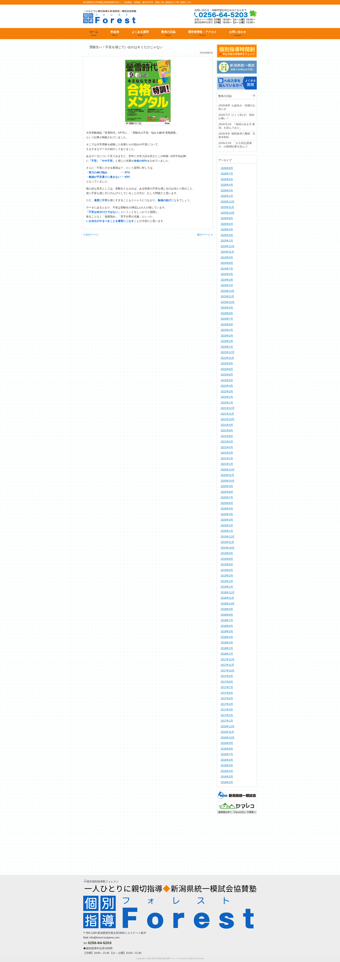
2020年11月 (227, 475)
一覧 (253, 95)
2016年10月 (227, 737)
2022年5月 (227, 380)
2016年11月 (227, 731)
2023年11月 (227, 296)
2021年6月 (227, 436)
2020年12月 (227, 469)
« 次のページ (91, 234)
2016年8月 (227, 748)
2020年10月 (227, 480)
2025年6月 (227, 223)
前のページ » (204, 234)
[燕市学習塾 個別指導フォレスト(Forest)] (109, 22)
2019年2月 (227, 581)
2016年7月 (227, 754)
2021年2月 (227, 458)
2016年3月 (227, 776)
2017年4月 (227, 704)
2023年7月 (227, 318)
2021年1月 (227, 463)
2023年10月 (227, 302)
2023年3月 (227, 335)
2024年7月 (227, 268)
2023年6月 (227, 324)
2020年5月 (227, 508)
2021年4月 (227, 447)
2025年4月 (227, 229)
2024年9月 (227, 257)
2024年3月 (227, 279)
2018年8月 (227, 614)
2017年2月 (227, 715)
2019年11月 (227, 542)
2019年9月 (227, 553)
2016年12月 (227, 726)
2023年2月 (227, 341)
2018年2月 (227, 648)
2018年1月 (227, 653)
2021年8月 (227, 430)
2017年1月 (227, 720)
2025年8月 (227, 218)
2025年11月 (227, 207)
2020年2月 (227, 525)
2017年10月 (227, 670)
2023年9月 (227, 307)
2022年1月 (227, 402)
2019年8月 (227, 558)
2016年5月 (227, 765)
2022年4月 (227, 385)
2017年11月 (227, 664)
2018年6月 (227, 625)
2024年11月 (227, 251)
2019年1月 (227, 586)
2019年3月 (227, 575)
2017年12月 (227, 659)
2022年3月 (227, 391)
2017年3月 (227, 709)
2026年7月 (227, 173)
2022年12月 (227, 352)
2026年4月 (227, 184)
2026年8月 (227, 168)
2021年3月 (227, 452)
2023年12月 (227, 290)
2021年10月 (227, 419)
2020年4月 (227, 514)
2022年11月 (227, 357)
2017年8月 (227, 681)
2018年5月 (227, 631)
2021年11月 (227, 413)
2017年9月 (227, 676)
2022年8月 (227, 369)
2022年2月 (227, 396)
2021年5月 (227, 441)
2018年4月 (227, 637)
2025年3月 (227, 235)
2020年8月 (227, 491)
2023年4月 (227, 329)
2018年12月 (227, 592)
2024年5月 (227, 274)
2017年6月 (227, 692)
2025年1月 (227, 240)
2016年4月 (227, 771)
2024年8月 (227, 262)
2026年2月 (227, 190)
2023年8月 (227, 313)
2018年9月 (227, 609)
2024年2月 (227, 285)
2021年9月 (227, 424)
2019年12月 (227, 536)
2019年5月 (227, 570)
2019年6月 (227, 564)
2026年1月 (227, 195)
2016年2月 (227, 782)
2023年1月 (227, 346)
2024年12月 (227, 246)
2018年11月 (227, 597)
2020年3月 (227, 519)
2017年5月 (227, 698)
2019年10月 (227, 547)
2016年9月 (227, 743)
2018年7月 (227, 620)
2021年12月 (227, 408)
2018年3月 (227, 642)
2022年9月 (227, 363)
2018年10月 (227, 603)
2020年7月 (227, 497)
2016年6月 (227, 759)
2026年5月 (227, 179)
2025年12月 (227, 201)
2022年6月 (227, 374)
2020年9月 (227, 486)
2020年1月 (227, 530)
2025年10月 (227, 212)
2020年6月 (227, 503)
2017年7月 (227, 687)
